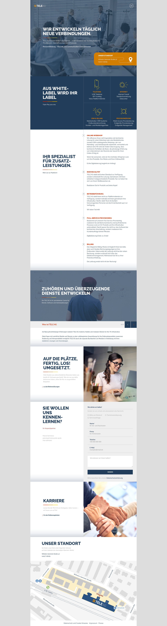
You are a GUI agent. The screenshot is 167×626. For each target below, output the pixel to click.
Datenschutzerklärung (115, 478)
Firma (92, 431)
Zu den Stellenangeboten (51, 515)
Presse (100, 623)
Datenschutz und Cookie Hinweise (76, 623)
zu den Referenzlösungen (51, 386)
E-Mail (92, 447)
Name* (92, 423)
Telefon (92, 439)
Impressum (93, 623)
